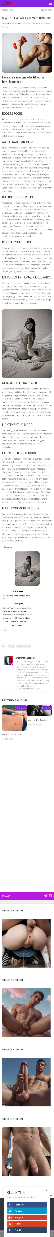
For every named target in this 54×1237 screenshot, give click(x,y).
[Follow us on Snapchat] (50, 895)
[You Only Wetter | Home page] (11, 3)
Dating (5, 10)
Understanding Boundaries (38, 720)
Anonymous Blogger (13, 23)
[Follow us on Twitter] (45, 895)
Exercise (11, 646)
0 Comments (46, 10)
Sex (11, 10)
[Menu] (50, 3)
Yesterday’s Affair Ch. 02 (12, 734)
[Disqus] (27, 783)
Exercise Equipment (23, 646)
